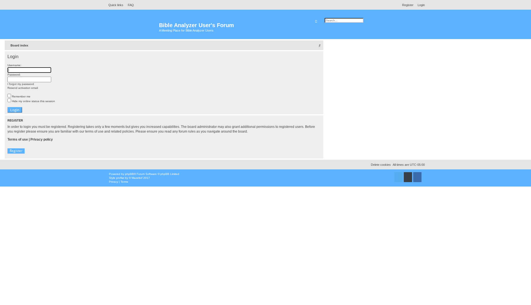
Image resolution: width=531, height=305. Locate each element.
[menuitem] (129, 5)
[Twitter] (398, 177)
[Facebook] (417, 177)
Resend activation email (22, 87)
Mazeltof (137, 177)
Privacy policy (41, 139)
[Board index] (132, 28)
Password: (14, 74)
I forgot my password (20, 84)
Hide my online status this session (33, 101)
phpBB (129, 173)
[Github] (408, 177)
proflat (120, 177)
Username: (14, 65)
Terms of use (17, 139)
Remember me (20, 96)
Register (16, 150)
